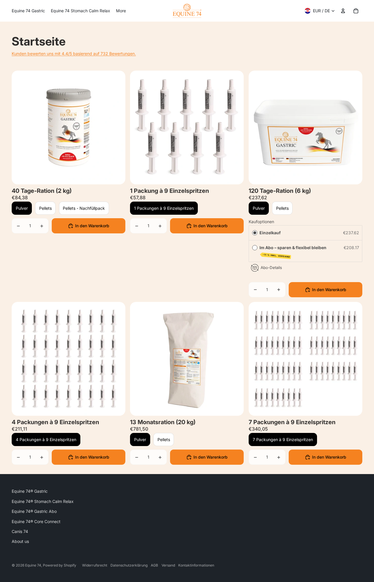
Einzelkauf (269, 232)
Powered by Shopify (59, 565)
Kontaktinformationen (196, 565)
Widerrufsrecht (94, 565)
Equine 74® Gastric (30, 491)
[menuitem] (28, 10)
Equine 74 (33, 565)
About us (20, 541)
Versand (168, 565)
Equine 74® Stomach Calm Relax (43, 501)
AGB (154, 565)
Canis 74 (20, 531)
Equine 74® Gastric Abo (34, 511)
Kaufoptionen (261, 221)
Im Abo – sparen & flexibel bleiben (293, 251)
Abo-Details (271, 267)
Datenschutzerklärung (129, 565)
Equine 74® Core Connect (36, 521)
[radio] (254, 233)
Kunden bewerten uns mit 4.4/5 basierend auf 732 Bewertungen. (74, 53)
